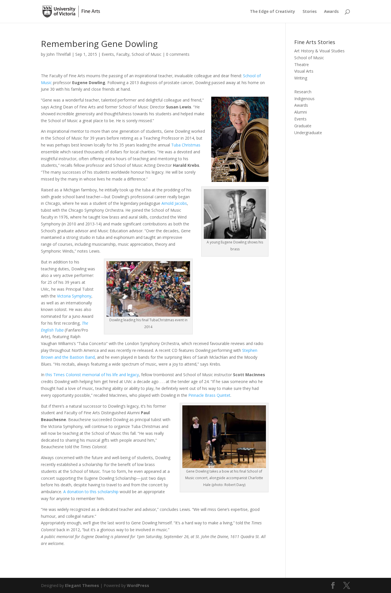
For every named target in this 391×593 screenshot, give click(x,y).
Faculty (122, 54)
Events (108, 54)
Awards (331, 11)
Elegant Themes (82, 585)
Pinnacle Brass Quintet (209, 395)
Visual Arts (303, 71)
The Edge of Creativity (272, 11)
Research (302, 91)
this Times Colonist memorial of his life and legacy (92, 374)
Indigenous (304, 98)
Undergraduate (308, 132)
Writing (300, 78)
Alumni (300, 112)
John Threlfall (58, 54)
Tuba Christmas (185, 145)
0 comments (177, 54)
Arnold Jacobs (174, 203)
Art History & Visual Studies (319, 50)
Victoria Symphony (74, 296)
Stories (310, 11)
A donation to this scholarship (91, 491)
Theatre (301, 64)
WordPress (138, 585)
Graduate (302, 125)
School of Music (146, 54)
